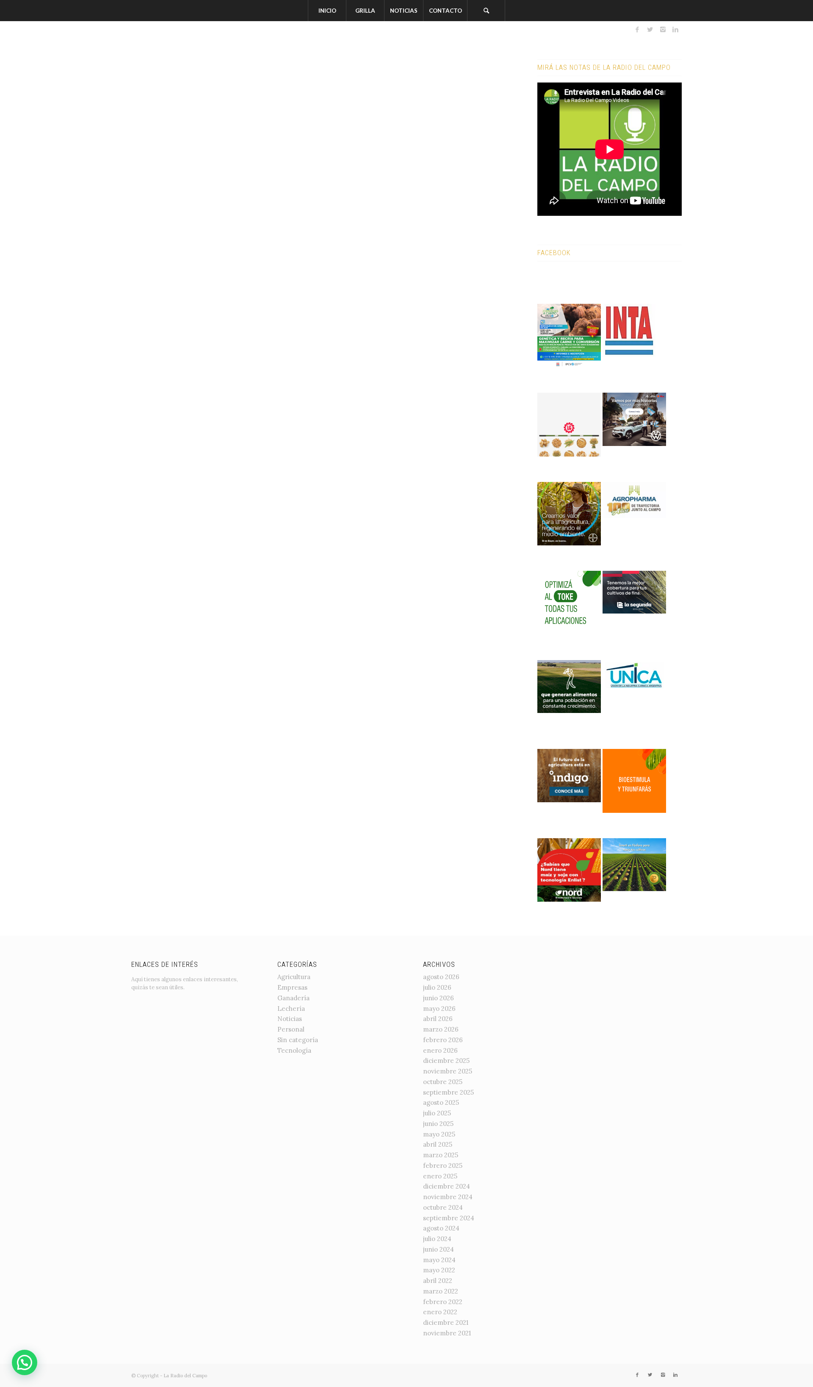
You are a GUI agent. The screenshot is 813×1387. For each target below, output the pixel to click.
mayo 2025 (439, 1134)
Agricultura (293, 977)
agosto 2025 (441, 1102)
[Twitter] (650, 29)
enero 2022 (440, 1312)
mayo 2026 (439, 1008)
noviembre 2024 (448, 1197)
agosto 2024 (441, 1228)
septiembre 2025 (448, 1092)
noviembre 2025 (447, 1071)
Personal (290, 1029)
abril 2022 (437, 1281)
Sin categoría (297, 1040)
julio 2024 (437, 1239)
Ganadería (293, 998)
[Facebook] (637, 29)
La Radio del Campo (185, 1376)
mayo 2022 (439, 1270)
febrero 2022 (442, 1302)
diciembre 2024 (446, 1186)
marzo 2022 (440, 1291)
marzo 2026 (441, 1029)
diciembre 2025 (446, 1061)
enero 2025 (440, 1176)
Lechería (291, 1008)
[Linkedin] (675, 29)
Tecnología (294, 1050)
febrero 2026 (443, 1040)
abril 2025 (437, 1144)
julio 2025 (437, 1113)
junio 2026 (438, 998)
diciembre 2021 (445, 1322)
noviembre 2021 (447, 1333)
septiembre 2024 (448, 1218)
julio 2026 (437, 987)
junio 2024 (438, 1249)
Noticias (289, 1019)
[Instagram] (662, 29)
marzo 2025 (440, 1155)
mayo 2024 (439, 1260)
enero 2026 (440, 1050)
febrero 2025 (442, 1165)
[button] (24, 1362)
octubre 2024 (443, 1207)
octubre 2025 (442, 1082)
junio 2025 (438, 1124)
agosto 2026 (441, 977)
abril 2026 (438, 1019)
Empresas (292, 987)
